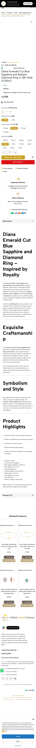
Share (5, 171)
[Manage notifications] (2, 731)
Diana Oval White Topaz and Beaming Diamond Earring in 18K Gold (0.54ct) (9, 581)
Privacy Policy (18, 745)
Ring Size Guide (8, 102)
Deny (18, 741)
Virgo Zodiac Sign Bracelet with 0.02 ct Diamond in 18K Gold (9, 536)
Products (10, 13)
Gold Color (9, 108)
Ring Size (6, 136)
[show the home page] (18, 618)
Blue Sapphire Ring (25, 13)
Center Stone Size (9, 124)
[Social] (3, 678)
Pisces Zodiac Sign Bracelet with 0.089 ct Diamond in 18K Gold (27, 536)
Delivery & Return (23, 168)
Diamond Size (7, 116)
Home (3, 13)
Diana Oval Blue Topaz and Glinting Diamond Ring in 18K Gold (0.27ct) (27, 581)
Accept (18, 736)
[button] (33, 719)
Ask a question (8, 168)
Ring (15, 13)
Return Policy (18, 203)
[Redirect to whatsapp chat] (2, 671)
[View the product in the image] (9, 524)
